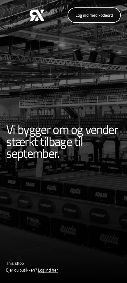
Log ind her (48, 270)
